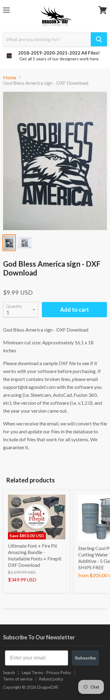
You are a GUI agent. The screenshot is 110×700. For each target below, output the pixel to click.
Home (9, 77)
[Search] (99, 39)
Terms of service (17, 679)
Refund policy (51, 679)
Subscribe (85, 658)
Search (9, 672)
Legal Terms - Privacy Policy (46, 672)
